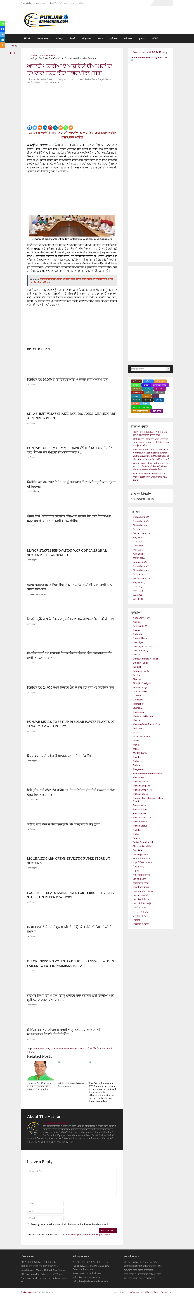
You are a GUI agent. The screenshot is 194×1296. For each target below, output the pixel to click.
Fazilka (136, 675)
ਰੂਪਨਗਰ (142, 38)
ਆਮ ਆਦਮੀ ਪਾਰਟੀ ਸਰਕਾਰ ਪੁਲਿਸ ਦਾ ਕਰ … (38, 1262)
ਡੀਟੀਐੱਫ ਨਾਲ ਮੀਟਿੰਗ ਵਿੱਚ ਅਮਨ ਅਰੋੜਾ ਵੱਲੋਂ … (39, 1266)
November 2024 (141, 525)
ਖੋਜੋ (168, 369)
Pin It (12, 53)
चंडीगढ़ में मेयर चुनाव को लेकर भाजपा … (87, 1277)
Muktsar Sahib (140, 753)
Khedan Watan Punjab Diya (146, 724)
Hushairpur (138, 704)
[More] (70, 127)
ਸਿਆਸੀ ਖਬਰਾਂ (139, 866)
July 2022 (137, 595)
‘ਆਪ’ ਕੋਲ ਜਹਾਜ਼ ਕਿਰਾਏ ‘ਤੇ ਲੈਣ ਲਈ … (139, 1270)
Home (27, 38)
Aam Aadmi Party (49, 55)
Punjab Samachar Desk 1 (41, 79)
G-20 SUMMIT (140, 691)
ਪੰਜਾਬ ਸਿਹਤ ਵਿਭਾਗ (141, 887)
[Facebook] (29, 127)
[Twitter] (34, 127)
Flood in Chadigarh (142, 683)
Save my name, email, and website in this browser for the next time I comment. (69, 1224)
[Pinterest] (50, 127)
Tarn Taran (138, 850)
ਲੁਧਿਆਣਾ (114, 38)
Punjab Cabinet (140, 781)
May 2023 (138, 590)
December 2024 (141, 521)
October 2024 (140, 529)
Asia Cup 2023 (140, 626)
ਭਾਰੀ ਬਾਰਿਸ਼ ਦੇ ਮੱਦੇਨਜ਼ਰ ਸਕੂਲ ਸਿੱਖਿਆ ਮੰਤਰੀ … (143, 1274)
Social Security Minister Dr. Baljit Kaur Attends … (44, 1270)
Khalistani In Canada (143, 716)
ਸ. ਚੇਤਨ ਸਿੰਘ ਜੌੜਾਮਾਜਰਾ (96, 1048)
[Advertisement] (72, 105)
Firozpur (137, 679)
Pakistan (137, 757)
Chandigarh (138, 642)
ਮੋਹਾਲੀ (72, 38)
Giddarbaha (138, 695)
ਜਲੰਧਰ (100, 38)
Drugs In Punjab (140, 663)
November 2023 (141, 570)
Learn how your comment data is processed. (88, 1234)
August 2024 (139, 537)
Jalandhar (137, 708)
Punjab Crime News (142, 790)
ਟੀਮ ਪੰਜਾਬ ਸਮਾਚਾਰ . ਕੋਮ (137, 1292)
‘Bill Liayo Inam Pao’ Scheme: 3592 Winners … (43, 1274)
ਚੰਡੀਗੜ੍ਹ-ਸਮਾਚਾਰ (140, 883)
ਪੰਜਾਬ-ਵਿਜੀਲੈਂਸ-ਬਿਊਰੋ (142, 903)
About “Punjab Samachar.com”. (62, 3)
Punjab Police (140, 809)
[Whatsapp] (65, 127)
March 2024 (139, 558)
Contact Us (40, 3)
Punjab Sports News (143, 817)
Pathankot (138, 761)
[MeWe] (55, 127)
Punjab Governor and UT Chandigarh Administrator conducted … (91, 1267)
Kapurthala (138, 712)
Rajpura (137, 830)
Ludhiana (137, 728)
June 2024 (138, 545)
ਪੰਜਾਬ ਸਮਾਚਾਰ (43, 38)
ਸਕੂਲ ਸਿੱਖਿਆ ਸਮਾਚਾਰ (142, 862)
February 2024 (140, 562)
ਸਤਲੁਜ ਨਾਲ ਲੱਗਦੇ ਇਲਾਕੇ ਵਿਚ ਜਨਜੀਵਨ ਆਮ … (143, 1266)
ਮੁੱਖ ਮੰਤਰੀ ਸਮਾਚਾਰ (141, 924)
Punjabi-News (77, 1048)
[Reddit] (40, 127)
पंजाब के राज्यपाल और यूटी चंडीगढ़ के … (87, 1273)
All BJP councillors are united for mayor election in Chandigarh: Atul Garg (150, 476)
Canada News (140, 638)
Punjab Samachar (60, 1048)
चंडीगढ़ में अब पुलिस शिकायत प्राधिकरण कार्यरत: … (92, 1281)
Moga (136, 745)
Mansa (136, 740)
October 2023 (140, 574)
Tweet (13, 46)
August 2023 (139, 582)
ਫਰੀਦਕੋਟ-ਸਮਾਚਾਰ (140, 916)
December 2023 (141, 566)
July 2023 (137, 586)
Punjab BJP (138, 777)
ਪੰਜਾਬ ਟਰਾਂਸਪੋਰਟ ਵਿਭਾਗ (143, 891)
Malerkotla (138, 732)
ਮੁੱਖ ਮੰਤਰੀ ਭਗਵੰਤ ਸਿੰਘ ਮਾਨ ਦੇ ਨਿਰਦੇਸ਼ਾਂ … (140, 1262)
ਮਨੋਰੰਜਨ (136, 920)
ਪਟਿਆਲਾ (128, 38)
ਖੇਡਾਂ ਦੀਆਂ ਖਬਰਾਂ (139, 879)
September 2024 (141, 533)
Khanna (136, 720)
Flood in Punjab (140, 687)
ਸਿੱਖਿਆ (81, 3)
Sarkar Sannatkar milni (143, 842)
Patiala (136, 765)
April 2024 (138, 554)
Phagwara (138, 769)
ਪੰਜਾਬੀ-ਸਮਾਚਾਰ (33, 82)
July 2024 (137, 541)
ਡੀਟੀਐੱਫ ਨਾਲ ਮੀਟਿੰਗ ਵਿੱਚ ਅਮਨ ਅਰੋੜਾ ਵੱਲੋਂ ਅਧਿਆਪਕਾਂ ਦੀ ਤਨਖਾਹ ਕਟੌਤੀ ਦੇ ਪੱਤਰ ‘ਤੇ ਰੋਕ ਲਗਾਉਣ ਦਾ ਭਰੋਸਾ (151, 442)
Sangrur (137, 838)
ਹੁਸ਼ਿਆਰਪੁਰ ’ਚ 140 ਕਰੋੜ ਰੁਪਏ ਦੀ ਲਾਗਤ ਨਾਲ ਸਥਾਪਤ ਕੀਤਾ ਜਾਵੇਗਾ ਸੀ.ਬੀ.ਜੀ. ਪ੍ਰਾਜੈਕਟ (39, 1086)
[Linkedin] (45, 127)
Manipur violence (141, 736)
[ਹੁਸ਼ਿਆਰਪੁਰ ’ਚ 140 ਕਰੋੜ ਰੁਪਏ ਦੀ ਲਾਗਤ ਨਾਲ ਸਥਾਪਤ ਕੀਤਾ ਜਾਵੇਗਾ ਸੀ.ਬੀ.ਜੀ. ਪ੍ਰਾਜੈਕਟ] (41, 1070)
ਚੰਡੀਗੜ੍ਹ (59, 38)
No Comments (53, 82)
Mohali (136, 749)
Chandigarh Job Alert (143, 646)
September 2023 (141, 578)
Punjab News (104, 79)
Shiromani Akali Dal (142, 846)
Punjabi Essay (140, 821)
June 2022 (138, 599)
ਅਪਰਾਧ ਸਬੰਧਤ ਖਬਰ (141, 858)
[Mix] (60, 127)
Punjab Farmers (140, 794)
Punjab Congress (141, 785)
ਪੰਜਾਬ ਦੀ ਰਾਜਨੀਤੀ (140, 895)
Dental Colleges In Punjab (146, 659)
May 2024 (138, 550)
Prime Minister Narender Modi (147, 773)
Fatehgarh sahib (141, 671)
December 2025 (141, 517)
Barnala (136, 630)
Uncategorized (140, 854)
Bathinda (137, 634)
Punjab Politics (140, 813)
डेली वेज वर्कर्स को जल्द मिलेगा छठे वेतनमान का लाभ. (71, 1084)
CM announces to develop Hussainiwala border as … (44, 1280)
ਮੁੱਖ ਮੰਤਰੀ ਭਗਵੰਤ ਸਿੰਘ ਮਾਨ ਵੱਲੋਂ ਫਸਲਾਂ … (140, 1278)
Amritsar (137, 622)
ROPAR (136, 834)
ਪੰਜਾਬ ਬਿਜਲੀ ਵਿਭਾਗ (141, 899)
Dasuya (136, 654)
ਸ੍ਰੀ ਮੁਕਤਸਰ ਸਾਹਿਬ (141, 875)
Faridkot (137, 667)
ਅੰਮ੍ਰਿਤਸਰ (86, 38)
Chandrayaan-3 (140, 650)
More (155, 38)
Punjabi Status (140, 826)
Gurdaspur (138, 699)
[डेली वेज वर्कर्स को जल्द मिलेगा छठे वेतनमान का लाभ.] (72, 1070)
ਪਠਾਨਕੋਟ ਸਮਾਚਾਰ (140, 912)
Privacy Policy (26, 3)
